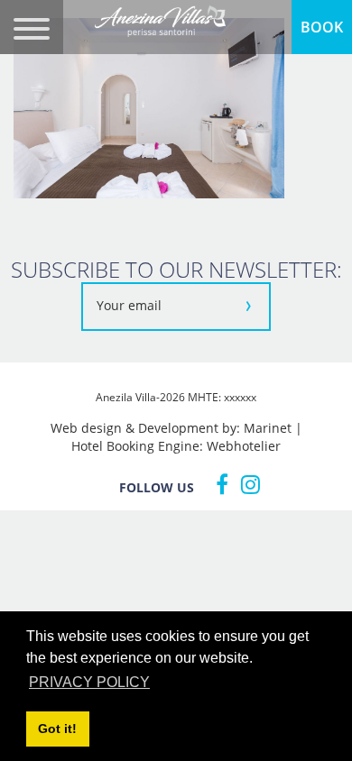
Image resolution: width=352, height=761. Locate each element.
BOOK (322, 27)
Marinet (268, 427)
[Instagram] (246, 484)
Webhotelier (244, 445)
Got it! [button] (57, 728)
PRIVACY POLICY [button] (89, 682)
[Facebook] (217, 484)
